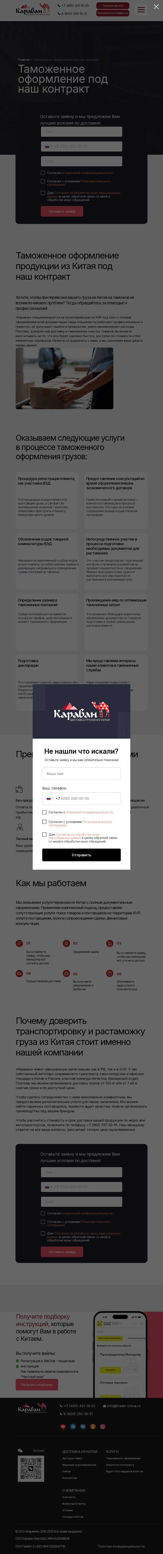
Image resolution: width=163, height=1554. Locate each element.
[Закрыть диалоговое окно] (156, 6)
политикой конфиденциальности (89, 812)
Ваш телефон (54, 788)
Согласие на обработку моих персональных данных (74, 836)
